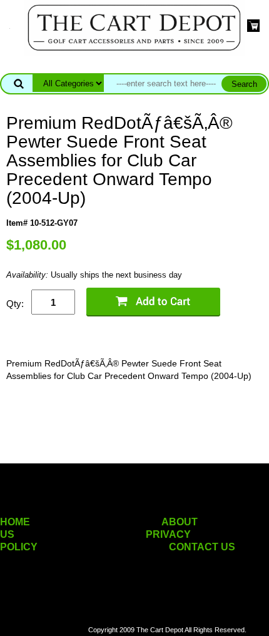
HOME (15, 522)
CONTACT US (202, 547)
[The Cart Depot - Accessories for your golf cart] (134, 27)
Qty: (15, 303)
